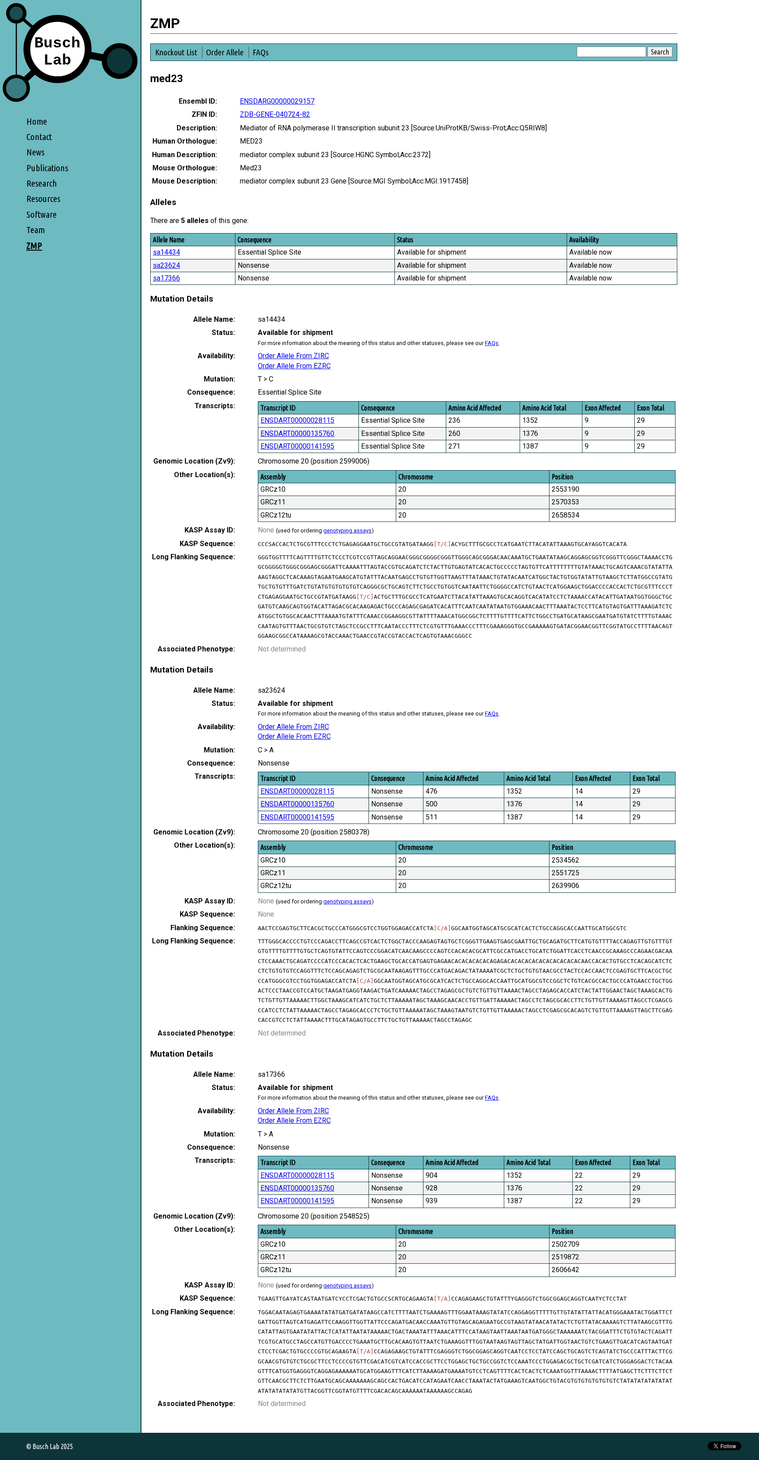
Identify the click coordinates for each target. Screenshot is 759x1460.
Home (36, 121)
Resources (43, 199)
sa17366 (166, 278)
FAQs (261, 52)
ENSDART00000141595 (297, 446)
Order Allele (225, 52)
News (35, 152)
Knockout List (176, 52)
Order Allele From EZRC (294, 366)
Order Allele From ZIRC (293, 356)
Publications (47, 168)
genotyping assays (347, 530)
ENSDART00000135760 (297, 433)
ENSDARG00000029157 (277, 101)
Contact (39, 137)
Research (41, 183)
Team (35, 230)
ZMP (34, 246)
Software (41, 214)
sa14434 (166, 252)
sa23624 (166, 265)
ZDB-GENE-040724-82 (275, 114)
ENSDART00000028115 (297, 420)
